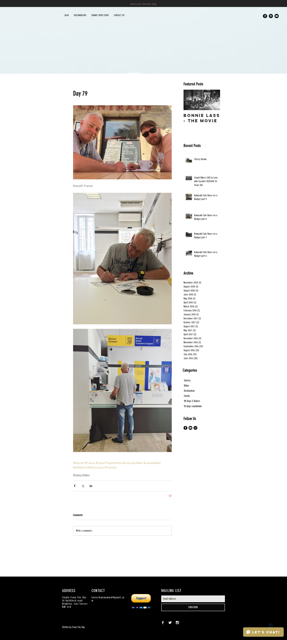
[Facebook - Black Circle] (265, 16)
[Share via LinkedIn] (91, 485)
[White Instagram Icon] (177, 622)
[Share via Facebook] (74, 485)
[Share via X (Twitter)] (82, 485)
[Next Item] (214, 99)
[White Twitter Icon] (170, 622)
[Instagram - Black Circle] (271, 16)
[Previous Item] (188, 99)
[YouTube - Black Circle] (277, 16)
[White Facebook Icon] (163, 622)
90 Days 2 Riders (81, 475)
